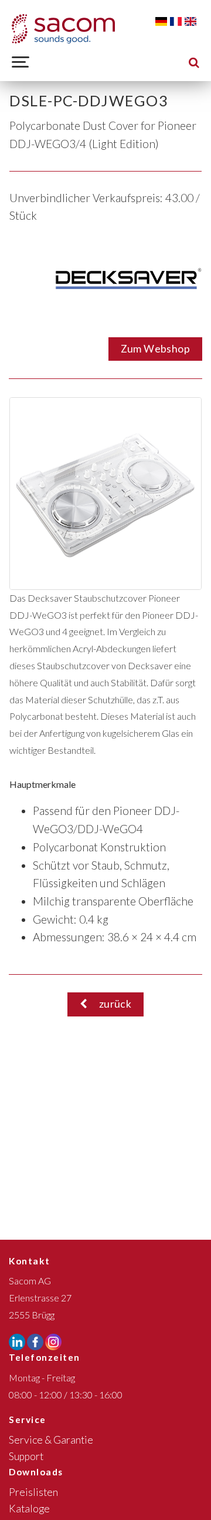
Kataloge (29, 1508)
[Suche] (194, 62)
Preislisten (33, 1492)
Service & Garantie (51, 1440)
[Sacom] (63, 28)
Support (26, 1456)
